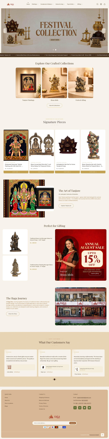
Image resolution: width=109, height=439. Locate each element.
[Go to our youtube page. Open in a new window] (84, 407)
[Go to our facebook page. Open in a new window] (75, 407)
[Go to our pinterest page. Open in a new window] (89, 407)
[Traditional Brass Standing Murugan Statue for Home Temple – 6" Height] (15, 268)
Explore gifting (95, 273)
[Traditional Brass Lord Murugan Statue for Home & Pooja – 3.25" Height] (15, 241)
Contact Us (42, 409)
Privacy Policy (42, 403)
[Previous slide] (5, 30)
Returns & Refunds (44, 400)
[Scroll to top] (102, 435)
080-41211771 (87, 403)
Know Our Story (13, 313)
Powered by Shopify (94, 434)
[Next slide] (104, 30)
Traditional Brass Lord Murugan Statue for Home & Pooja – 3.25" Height (41, 239)
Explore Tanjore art (66, 205)
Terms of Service (43, 406)
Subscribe (72, 423)
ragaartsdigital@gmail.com (84, 397)
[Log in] (101, 4)
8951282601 (85, 400)
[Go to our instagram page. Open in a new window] (80, 407)
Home (6, 397)
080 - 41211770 (79, 403)
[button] (53, 49)
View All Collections (54, 105)
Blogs (6, 406)
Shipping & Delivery (44, 397)
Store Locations (9, 403)
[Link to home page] (54, 416)
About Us (7, 400)
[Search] (97, 4)
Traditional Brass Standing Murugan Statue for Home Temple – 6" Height (41, 265)
